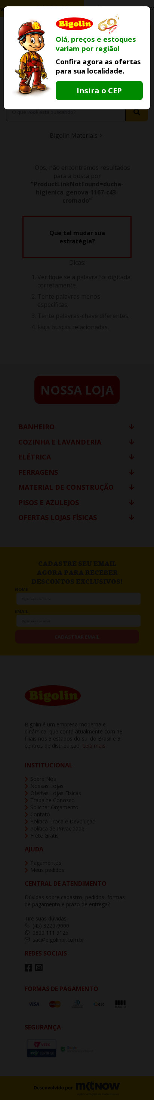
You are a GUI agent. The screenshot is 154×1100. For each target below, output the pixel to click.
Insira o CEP (99, 90)
